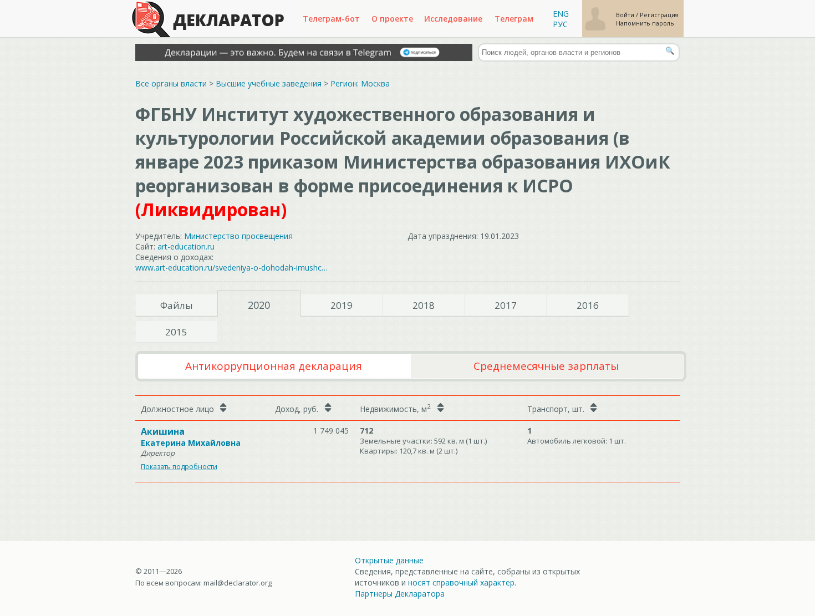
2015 (176, 331)
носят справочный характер (461, 582)
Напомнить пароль (645, 23)
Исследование (453, 18)
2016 (588, 305)
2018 (423, 305)
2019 (341, 305)
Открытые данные (389, 560)
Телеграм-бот (331, 18)
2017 (506, 305)
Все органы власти (171, 83)
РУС (560, 24)
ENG (561, 13)
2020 (259, 305)
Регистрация (659, 15)
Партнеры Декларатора (400, 593)
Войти (626, 15)
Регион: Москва (360, 83)
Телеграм (514, 18)
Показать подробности (179, 466)
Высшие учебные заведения (269, 83)
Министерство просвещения (238, 236)
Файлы (176, 305)
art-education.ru (186, 246)
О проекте (392, 18)
